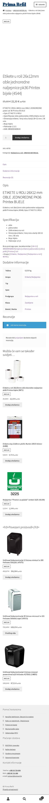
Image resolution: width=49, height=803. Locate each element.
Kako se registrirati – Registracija (17, 721)
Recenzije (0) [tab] (8, 177)
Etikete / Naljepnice (18, 254)
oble (42, 249)
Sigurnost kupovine (12, 757)
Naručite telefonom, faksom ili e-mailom (19, 717)
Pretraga (24, 799)
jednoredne (34, 249)
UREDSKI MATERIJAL (20, 10)
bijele (18, 249)
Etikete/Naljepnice (32, 277)
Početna (8, 10)
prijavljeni (19, 337)
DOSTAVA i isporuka (12, 745)
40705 (5, 256)
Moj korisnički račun (12, 729)
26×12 (34, 246)
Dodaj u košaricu (22, 137)
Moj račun (8, 799)
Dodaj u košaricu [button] (12, 405)
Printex (11, 251)
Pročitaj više (10, 633)
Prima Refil (14, 4)
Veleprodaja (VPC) (11, 733)
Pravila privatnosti (10, 789)
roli (16, 251)
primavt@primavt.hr (15, 776)
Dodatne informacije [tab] (11, 171)
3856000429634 (9, 249)
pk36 (5, 251)
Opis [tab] (4, 164)
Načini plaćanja (10, 749)
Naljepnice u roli (17, 153)
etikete (25, 249)
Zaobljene (29, 302)
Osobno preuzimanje (12, 753)
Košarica (38, 797)
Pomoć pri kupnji (11, 725)
